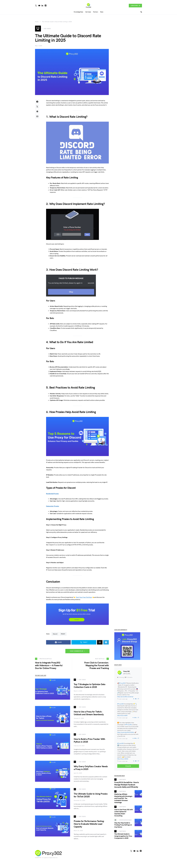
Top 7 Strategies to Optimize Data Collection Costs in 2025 (89, 685)
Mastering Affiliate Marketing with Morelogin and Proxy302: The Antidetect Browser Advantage (123, 798)
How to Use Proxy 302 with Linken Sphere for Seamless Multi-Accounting (123, 813)
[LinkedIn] (42, 5)
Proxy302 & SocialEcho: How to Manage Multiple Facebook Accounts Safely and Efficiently (126, 784)
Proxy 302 (126, 671)
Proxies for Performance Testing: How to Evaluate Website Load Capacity (89, 824)
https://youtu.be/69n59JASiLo (125, 732)
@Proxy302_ (127, 673)
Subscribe (134, 5)
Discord (55, 634)
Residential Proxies (52, 493)
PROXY (63, 634)
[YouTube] (39, 5)
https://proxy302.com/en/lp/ (125, 696)
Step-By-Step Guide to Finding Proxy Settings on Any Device (123, 825)
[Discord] (45, 5)
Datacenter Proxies (52, 506)
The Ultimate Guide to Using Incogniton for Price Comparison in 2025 (123, 836)
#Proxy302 (122, 683)
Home (36, 21)
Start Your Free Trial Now (84, 597)
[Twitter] (36, 5)
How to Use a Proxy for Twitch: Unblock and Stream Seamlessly (89, 713)
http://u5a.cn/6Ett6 (122, 759)
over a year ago (123, 699)
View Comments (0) (76, 651)
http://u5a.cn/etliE (122, 715)
